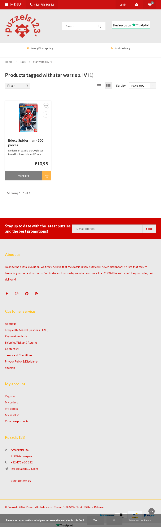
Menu (15, 4)
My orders (11, 402)
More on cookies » (140, 520)
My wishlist (12, 415)
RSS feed (88, 507)
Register (10, 396)
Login (123, 4)
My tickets (11, 408)
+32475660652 (44, 4)
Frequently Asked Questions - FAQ (26, 330)
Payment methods (16, 336)
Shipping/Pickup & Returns (21, 342)
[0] (149, 4)
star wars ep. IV (42, 61)
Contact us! (12, 349)
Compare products (16, 421)
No (114, 520)
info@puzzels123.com (24, 468)
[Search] (99, 26)
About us (10, 323)
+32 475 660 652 (22, 462)
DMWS (70, 507)
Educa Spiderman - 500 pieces (25, 142)
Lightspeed (46, 507)
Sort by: (121, 85)
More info (23, 175)
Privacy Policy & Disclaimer (21, 361)
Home (8, 61)
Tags (23, 61)
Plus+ (79, 507)
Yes (95, 520)
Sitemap (10, 367)
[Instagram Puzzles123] (16, 293)
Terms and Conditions (18, 355)
